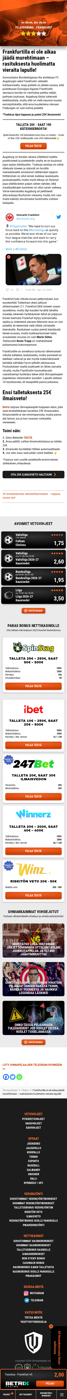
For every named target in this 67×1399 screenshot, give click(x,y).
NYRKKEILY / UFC (33, 1183)
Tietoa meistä (34, 1317)
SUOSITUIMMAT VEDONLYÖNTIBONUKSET (33, 1198)
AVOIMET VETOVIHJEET (33, 524)
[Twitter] (13, 1077)
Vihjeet (8, 1394)
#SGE (8, 249)
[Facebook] (6, 1077)
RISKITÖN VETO (33, 1212)
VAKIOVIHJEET (33, 1123)
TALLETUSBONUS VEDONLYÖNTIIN (33, 1207)
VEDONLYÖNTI (33, 1194)
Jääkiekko (33, 1143)
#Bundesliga (37, 230)
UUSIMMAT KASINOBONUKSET (33, 1245)
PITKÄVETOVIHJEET (33, 1119)
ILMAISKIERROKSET (33, 1254)
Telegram (37, 1300)
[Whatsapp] (19, 1077)
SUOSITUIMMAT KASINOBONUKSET (33, 1241)
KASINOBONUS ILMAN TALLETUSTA (33, 1267)
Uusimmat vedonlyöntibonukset (33, 1203)
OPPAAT (33, 1139)
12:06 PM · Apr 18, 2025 (38, 289)
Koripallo (33, 1152)
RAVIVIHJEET (33, 1127)
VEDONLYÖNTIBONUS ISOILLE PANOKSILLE (33, 1220)
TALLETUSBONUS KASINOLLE (33, 1249)
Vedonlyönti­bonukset (46, 1394)
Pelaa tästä (33, 686)
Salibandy (33, 1170)
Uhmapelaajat (10, 1090)
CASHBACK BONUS (33, 1263)
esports (33, 1161)
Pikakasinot (33, 1276)
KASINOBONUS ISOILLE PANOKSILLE (33, 1271)
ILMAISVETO (33, 1216)
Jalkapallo (33, 1148)
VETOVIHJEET (33, 1114)
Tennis (33, 1156)
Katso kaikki (36, 610)
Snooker (33, 1174)
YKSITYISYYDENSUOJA (33, 1321)
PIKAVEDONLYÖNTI (33, 1225)
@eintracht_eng (25, 218)
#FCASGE (21, 249)
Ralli (33, 1178)
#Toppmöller (18, 226)
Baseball (33, 1165)
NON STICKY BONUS (33, 1258)
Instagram (37, 1293)
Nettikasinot (25, 1394)
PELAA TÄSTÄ (33, 146)
